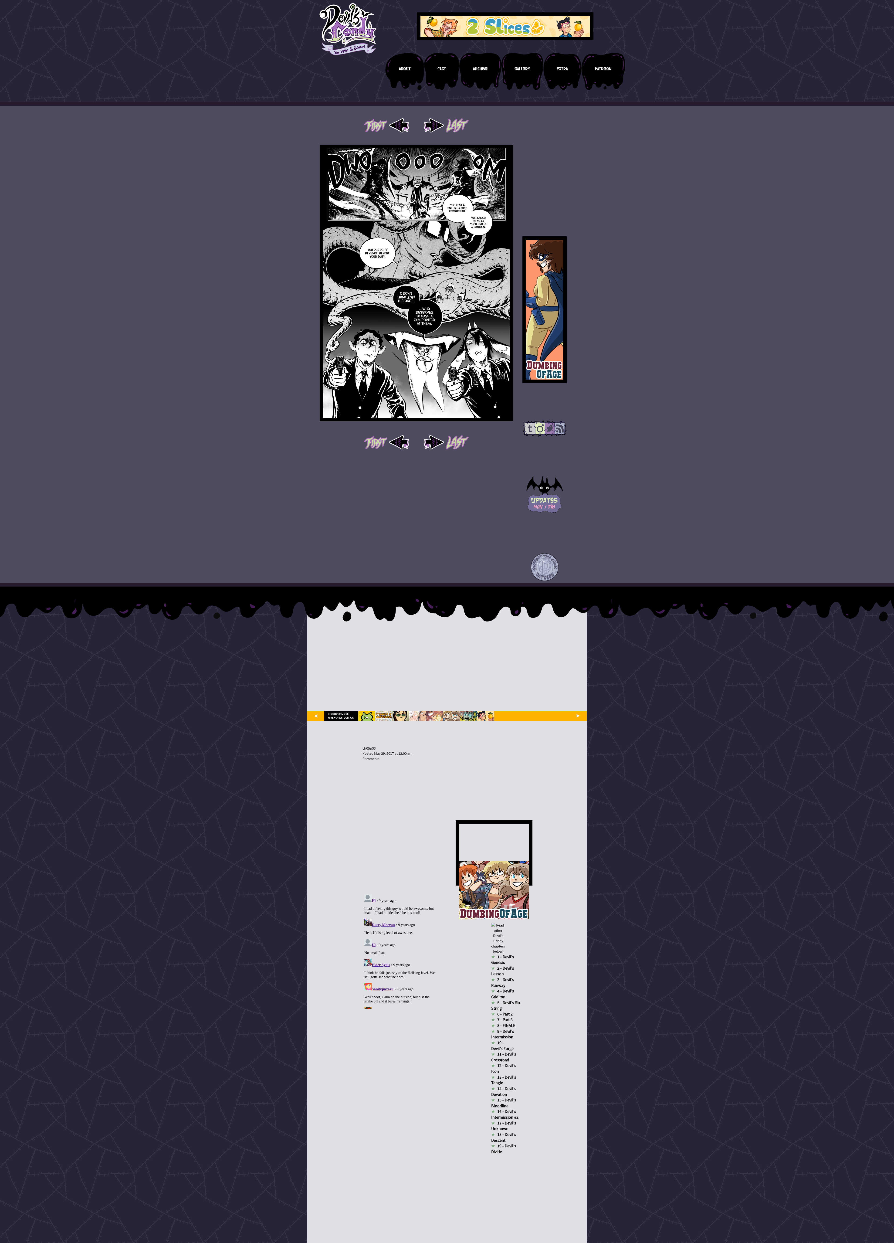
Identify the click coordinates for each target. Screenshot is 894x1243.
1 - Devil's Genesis (502, 959)
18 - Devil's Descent (503, 1137)
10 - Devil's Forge (502, 1045)
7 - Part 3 (505, 1019)
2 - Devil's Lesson (502, 971)
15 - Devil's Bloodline (503, 1103)
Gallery (522, 69)
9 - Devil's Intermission (502, 1034)
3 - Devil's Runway (502, 982)
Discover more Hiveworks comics (341, 716)
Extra (562, 69)
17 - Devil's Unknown (503, 1126)
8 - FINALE (506, 1025)
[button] (544, 567)
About (405, 69)
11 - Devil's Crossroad (503, 1057)
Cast (441, 69)
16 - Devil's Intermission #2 (504, 1114)
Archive (480, 69)
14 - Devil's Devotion (503, 1091)
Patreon (603, 69)
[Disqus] (400, 825)
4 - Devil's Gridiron (502, 994)
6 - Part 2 (505, 1014)
